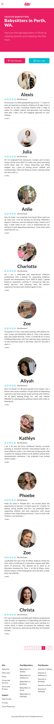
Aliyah (27, 380)
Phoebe (27, 495)
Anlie (27, 209)
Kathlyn (27, 438)
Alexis (27, 94)
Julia (27, 151)
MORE (7, 118)
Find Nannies (43, 665)
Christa (27, 610)
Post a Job (40, 61)
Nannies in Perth (44, 685)
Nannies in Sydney (45, 669)
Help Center (6, 699)
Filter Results (16, 61)
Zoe (27, 323)
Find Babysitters (26, 665)
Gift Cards (6, 673)
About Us (5, 669)
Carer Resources (8, 706)
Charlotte (27, 266)
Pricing (5, 703)
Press (4, 676)
